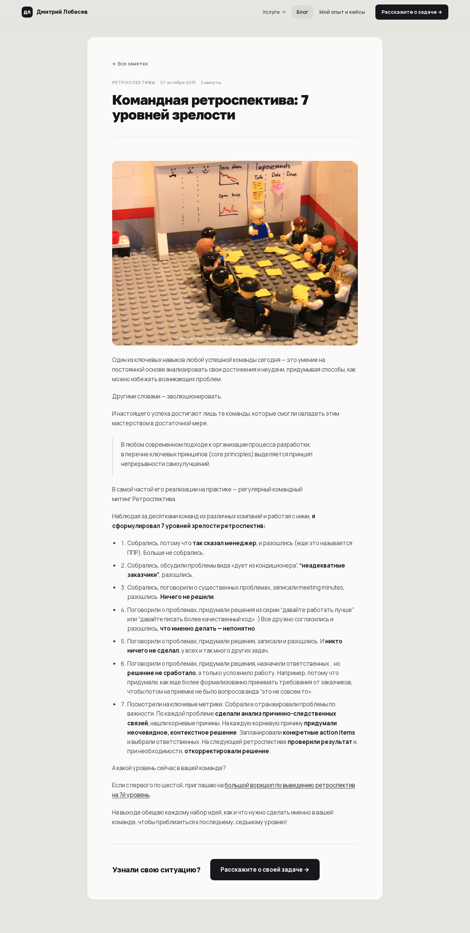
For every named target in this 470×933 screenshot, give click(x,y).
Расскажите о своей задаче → (265, 869)
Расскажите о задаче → (412, 12)
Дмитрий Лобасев (55, 11)
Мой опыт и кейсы (342, 12)
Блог (302, 12)
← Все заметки (130, 63)
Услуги (271, 12)
